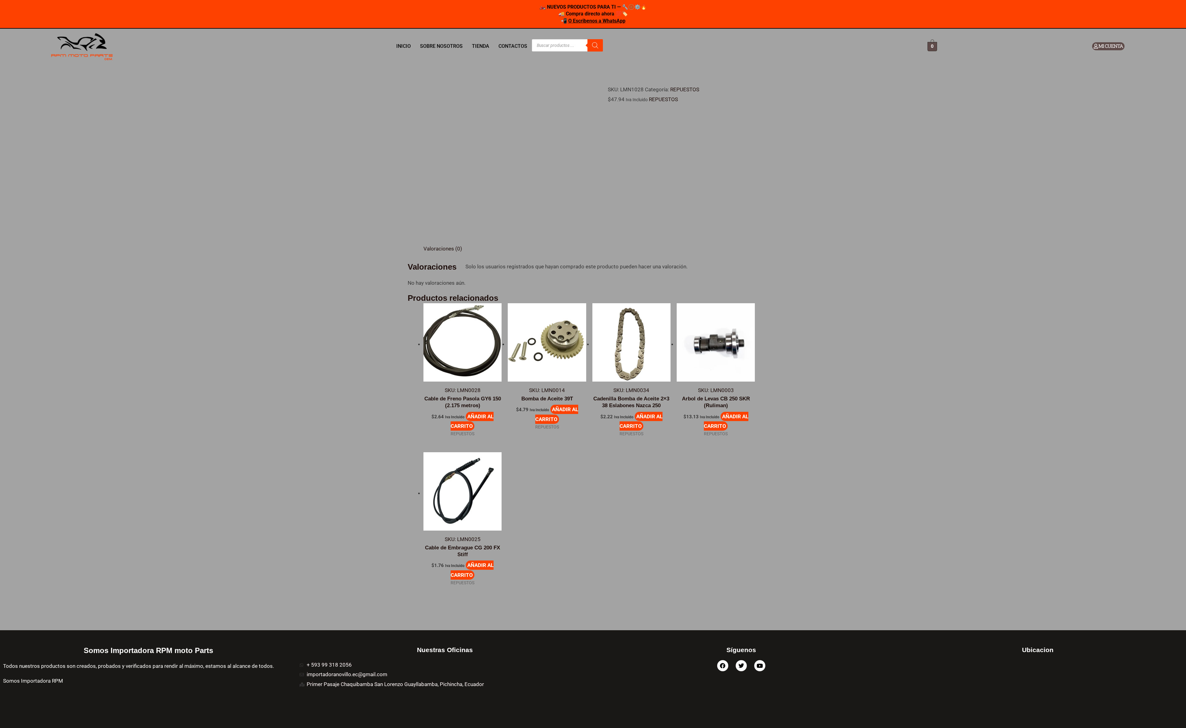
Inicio (403, 46)
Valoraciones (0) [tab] (442, 249)
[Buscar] (595, 45)
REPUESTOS (684, 89)
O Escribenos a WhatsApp (596, 21)
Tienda (480, 46)
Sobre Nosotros (441, 46)
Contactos (512, 46)
